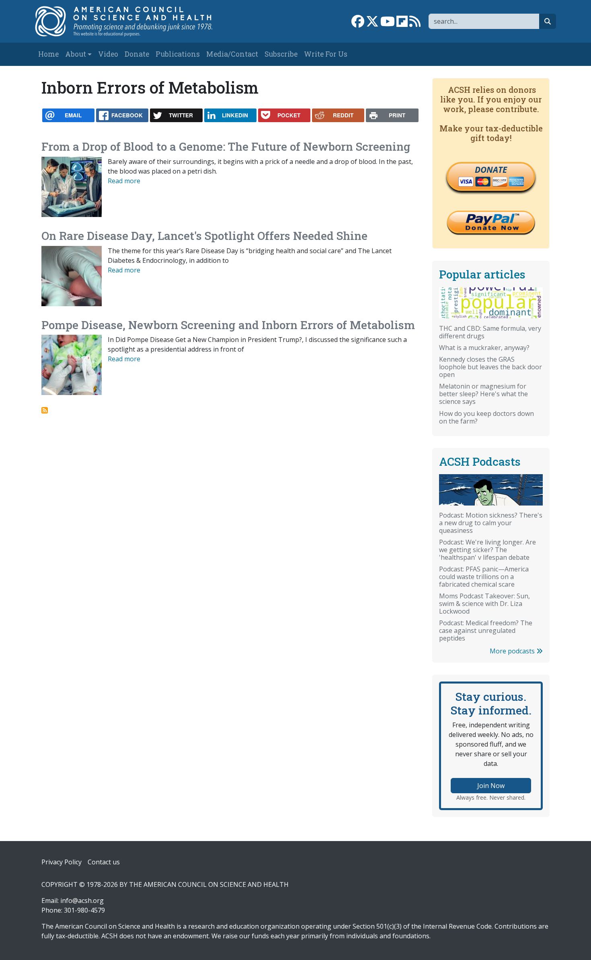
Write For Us (325, 54)
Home (48, 54)
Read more (124, 180)
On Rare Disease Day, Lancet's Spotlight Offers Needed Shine (204, 235)
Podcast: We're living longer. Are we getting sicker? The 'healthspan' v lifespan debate (487, 550)
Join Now (491, 785)
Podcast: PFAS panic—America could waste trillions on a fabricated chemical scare (484, 577)
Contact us (104, 862)
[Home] (132, 21)
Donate (137, 54)
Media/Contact (232, 54)
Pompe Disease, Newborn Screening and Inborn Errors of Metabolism (228, 324)
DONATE (491, 169)
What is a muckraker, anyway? (484, 347)
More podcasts (513, 651)
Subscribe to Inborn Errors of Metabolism (44, 410)
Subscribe (281, 54)
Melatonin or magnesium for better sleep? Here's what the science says (483, 394)
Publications (178, 54)
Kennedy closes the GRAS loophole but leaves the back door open (490, 367)
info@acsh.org (82, 900)
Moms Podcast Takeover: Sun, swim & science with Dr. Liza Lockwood (484, 604)
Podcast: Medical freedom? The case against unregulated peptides (485, 630)
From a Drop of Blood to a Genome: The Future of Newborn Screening (225, 146)
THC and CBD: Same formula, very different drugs (490, 332)
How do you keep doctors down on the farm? (486, 417)
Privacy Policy (61, 862)
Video (108, 54)
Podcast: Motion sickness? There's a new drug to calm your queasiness (490, 523)
